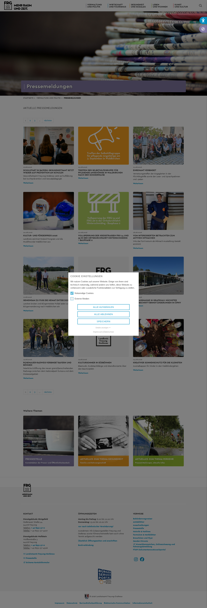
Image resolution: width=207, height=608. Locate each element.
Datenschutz (109, 332)
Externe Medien (82, 298)
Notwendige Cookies (84, 293)
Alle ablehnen (103, 314)
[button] (203, 20)
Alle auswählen (103, 307)
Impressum (97, 332)
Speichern (103, 321)
